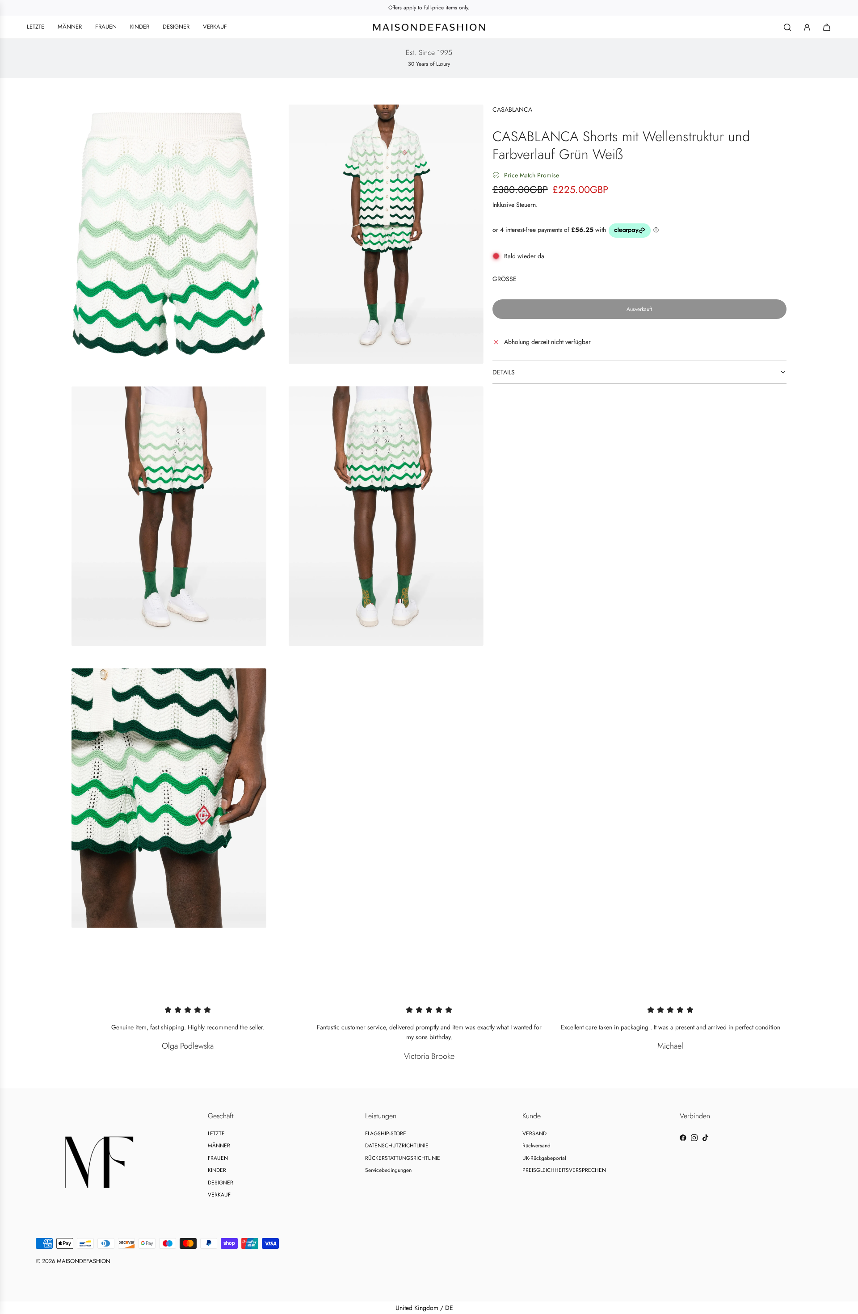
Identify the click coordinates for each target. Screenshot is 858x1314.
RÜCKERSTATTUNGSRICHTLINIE (402, 1158)
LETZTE (216, 1133)
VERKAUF (219, 1195)
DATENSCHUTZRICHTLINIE (397, 1146)
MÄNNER (219, 1146)
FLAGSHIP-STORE (385, 1133)
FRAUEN (218, 1158)
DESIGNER (220, 1183)
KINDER (217, 1170)
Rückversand (536, 1146)
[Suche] (787, 27)
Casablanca (512, 109)
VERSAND (534, 1133)
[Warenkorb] (827, 27)
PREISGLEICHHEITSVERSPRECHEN (564, 1170)
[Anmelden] (807, 27)
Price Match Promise (531, 175)
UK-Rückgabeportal (544, 1158)
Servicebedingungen (388, 1170)
